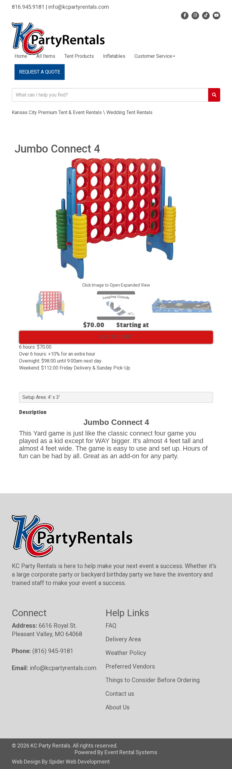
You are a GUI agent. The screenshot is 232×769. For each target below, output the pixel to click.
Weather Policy (125, 652)
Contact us (119, 693)
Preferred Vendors (130, 666)
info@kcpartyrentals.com (63, 668)
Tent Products (79, 56)
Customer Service (153, 56)
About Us (117, 707)
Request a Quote (39, 72)
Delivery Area (123, 639)
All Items (45, 56)
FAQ (110, 625)
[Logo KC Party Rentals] (58, 38)
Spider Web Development (79, 761)
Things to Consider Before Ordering (152, 680)
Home (20, 56)
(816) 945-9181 (52, 651)
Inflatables (114, 56)
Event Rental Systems (131, 752)
